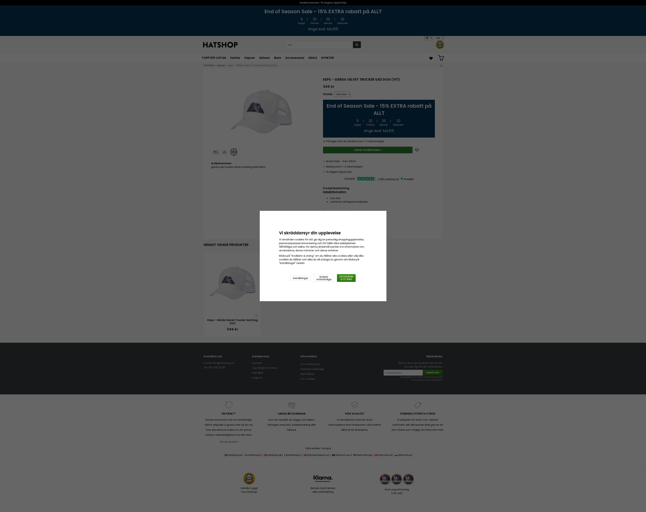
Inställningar (300, 278)
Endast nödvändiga (323, 278)
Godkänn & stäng (346, 278)
